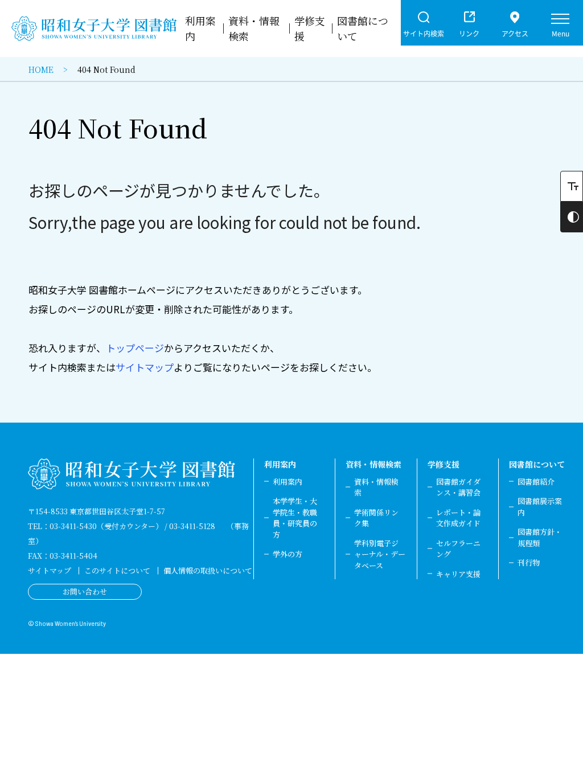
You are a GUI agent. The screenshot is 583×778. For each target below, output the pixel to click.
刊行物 (529, 562)
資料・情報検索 (373, 464)
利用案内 (280, 464)
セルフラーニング (458, 549)
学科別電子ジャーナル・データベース (379, 554)
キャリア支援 (458, 573)
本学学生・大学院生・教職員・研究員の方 (295, 518)
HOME (41, 69)
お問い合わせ (85, 591)
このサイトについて (117, 570)
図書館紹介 (536, 481)
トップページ (135, 348)
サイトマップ (145, 367)
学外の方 (287, 553)
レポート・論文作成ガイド (458, 518)
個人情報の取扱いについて (207, 570)
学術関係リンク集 (376, 518)
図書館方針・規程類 (540, 537)
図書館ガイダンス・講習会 (458, 487)
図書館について (537, 464)
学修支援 (443, 464)
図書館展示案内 (540, 507)
